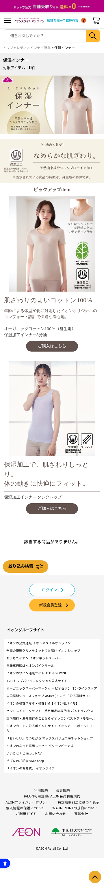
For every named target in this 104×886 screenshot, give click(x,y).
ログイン (49, 590)
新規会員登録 (50, 605)
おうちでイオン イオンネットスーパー (33, 658)
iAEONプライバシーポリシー (27, 802)
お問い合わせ (55, 814)
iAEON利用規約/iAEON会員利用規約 (52, 796)
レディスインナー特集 (33, 48)
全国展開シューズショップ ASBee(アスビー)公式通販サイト (49, 696)
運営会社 (81, 814)
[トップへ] (95, 877)
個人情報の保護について (25, 808)
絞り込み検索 (20, 566)
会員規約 (63, 791)
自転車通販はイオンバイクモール (30, 666)
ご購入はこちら (52, 346)
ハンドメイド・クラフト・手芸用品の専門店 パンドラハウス (49, 711)
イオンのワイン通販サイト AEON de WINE (36, 673)
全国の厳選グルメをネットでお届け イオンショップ (43, 651)
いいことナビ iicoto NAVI (24, 753)
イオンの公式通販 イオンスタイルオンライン (38, 643)
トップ (8, 48)
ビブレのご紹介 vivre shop (25, 761)
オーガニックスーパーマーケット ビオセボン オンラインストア (51, 688)
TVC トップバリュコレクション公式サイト (36, 681)
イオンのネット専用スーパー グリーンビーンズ (39, 746)
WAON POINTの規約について (75, 808)
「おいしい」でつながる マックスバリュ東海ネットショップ (49, 738)
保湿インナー (64, 48)
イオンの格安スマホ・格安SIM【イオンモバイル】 (42, 703)
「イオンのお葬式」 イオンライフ (30, 768)
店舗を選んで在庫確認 (63, 20)
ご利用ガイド (26, 814)
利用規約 (41, 791)
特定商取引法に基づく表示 (78, 802)
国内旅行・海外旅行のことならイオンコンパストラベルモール (50, 718)
